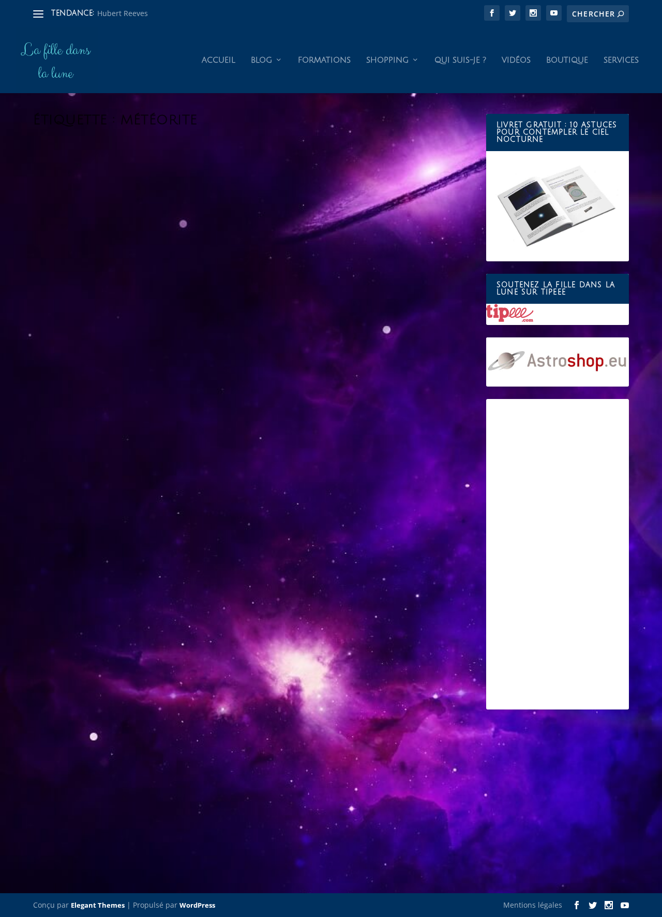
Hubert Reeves (122, 13)
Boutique (567, 60)
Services (621, 60)
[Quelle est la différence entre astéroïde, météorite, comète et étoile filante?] (239, 651)
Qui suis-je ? (460, 60)
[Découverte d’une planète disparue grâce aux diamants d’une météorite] (253, 282)
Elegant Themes (98, 905)
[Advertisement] (557, 554)
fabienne (67, 460)
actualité (142, 460)
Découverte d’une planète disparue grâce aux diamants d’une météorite (226, 444)
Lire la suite (73, 502)
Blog (261, 60)
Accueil (218, 60)
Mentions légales (532, 905)
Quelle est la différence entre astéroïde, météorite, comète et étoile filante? (239, 782)
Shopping (387, 60)
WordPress (197, 905)
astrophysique (178, 460)
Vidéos (516, 60)
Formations (324, 60)
